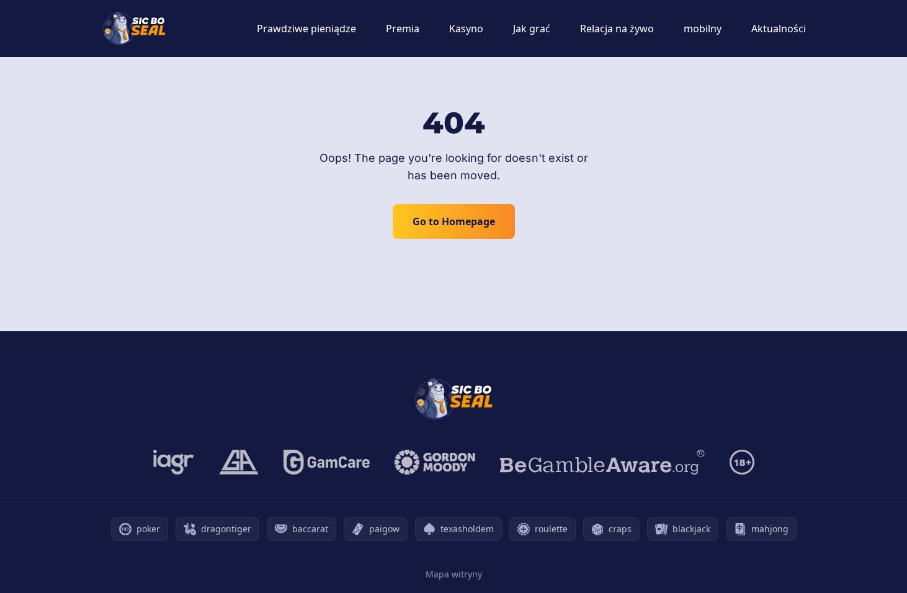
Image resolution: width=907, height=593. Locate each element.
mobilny (703, 28)
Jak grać (531, 28)
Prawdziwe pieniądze (306, 28)
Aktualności (778, 28)
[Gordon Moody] (435, 462)
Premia (402, 28)
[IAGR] (173, 462)
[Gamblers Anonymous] (239, 462)
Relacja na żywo (617, 28)
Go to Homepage (454, 221)
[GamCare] (327, 462)
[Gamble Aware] (602, 462)
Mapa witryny (454, 574)
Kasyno (466, 28)
